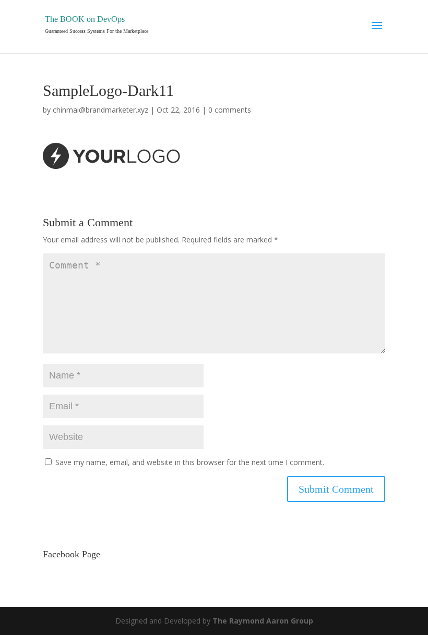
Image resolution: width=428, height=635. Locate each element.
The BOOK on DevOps (85, 19)
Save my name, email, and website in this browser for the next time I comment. (189, 462)
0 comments (229, 110)
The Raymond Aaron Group (262, 621)
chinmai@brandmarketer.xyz (100, 110)
